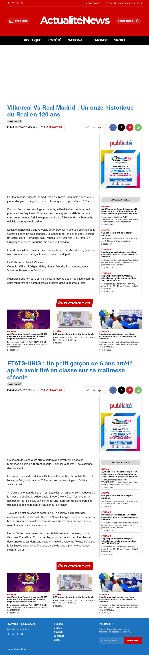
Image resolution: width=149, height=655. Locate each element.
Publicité (120, 143)
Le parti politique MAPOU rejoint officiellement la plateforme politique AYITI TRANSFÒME (118, 278)
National (105, 206)
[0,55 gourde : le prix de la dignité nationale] (74, 319)
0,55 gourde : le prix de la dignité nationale (117, 233)
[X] (22, 3)
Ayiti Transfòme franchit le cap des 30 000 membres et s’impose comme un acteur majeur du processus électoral (119, 211)
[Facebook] (8, 3)
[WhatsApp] (138, 127)
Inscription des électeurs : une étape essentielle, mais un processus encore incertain (119, 254)
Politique (106, 249)
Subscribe (132, 640)
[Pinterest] (129, 127)
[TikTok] (17, 3)
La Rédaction (53, 127)
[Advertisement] (74, 76)
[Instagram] (12, 3)
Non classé (14, 121)
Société (105, 230)
